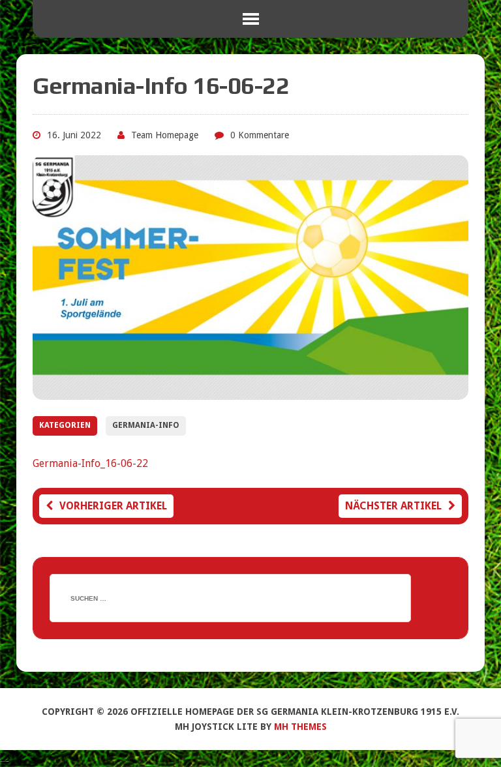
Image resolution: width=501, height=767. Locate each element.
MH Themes (300, 726)
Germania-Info (145, 425)
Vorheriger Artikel (113, 506)
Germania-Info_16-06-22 (90, 463)
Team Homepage (164, 135)
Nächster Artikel (393, 506)
